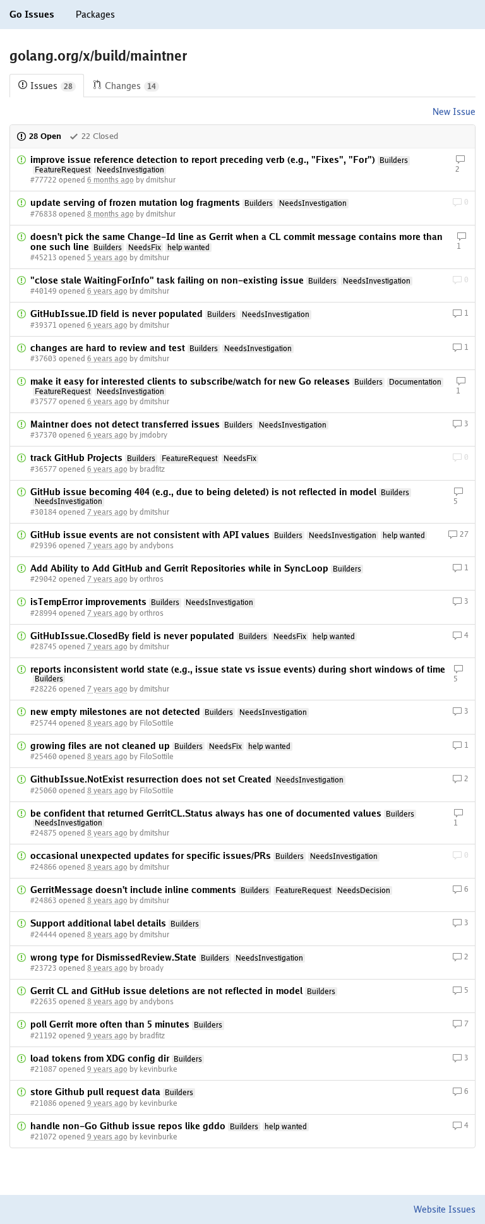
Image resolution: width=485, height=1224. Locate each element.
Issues (51, 86)
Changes (130, 86)
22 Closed (99, 136)
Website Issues (445, 1209)
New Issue (454, 112)
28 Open (45, 136)
